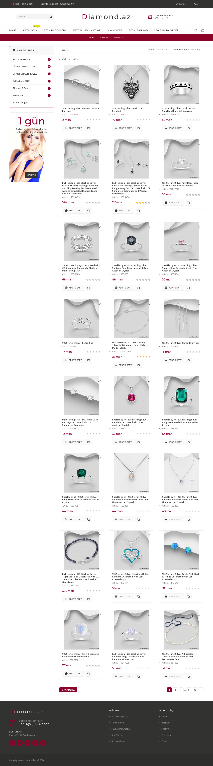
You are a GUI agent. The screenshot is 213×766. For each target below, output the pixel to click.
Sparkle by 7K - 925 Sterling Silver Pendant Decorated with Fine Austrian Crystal (129, 422)
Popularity (195, 49)
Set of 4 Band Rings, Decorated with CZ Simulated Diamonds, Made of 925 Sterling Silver (81, 268)
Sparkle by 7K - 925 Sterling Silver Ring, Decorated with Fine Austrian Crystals (80, 500)
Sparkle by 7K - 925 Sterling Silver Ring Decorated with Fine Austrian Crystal (180, 422)
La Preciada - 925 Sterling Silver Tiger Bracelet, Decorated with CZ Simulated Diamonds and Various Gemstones (80, 578)
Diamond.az (106, 17)
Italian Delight (20, 102)
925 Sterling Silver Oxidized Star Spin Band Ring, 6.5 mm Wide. (179, 109)
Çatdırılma (166, 734)
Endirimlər (166, 728)
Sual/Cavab (117, 734)
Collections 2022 (21, 80)
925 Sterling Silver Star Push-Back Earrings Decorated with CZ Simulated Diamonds (80, 422)
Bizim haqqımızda (120, 716)
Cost (166, 49)
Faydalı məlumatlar (120, 728)
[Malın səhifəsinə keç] (81, 84)
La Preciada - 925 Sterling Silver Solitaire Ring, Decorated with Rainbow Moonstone (129, 657)
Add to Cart (75, 128)
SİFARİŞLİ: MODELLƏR (24, 66)
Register (165, 722)
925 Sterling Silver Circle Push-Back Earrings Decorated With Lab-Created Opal (180, 577)
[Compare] (202, 30)
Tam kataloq (117, 722)
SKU (159, 49)
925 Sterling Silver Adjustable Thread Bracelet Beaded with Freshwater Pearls (178, 657)
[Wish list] (195, 30)
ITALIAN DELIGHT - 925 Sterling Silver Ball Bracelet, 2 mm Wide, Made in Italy (129, 345)
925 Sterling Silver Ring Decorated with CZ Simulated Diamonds (180, 184)
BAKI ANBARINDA (22, 59)
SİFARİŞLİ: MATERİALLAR (25, 73)
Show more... (68, 690)
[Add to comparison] (88, 128)
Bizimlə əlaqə (117, 741)
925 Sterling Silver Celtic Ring (77, 343)
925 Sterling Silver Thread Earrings (180, 343)
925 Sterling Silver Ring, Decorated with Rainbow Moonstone (80, 655)
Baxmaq (31, 175)
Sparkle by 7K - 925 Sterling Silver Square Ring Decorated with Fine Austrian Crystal (179, 268)
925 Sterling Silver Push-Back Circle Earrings (81, 109)
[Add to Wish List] (99, 69)
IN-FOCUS (18, 95)
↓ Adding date (179, 49)
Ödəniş (164, 741)
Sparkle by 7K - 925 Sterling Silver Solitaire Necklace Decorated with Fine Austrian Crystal (130, 500)
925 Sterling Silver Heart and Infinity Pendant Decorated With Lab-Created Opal (131, 577)
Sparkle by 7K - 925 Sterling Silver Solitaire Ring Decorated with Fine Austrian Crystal (130, 268)
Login (164, 716)
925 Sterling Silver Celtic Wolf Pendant (127, 109)
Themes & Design (22, 88)
